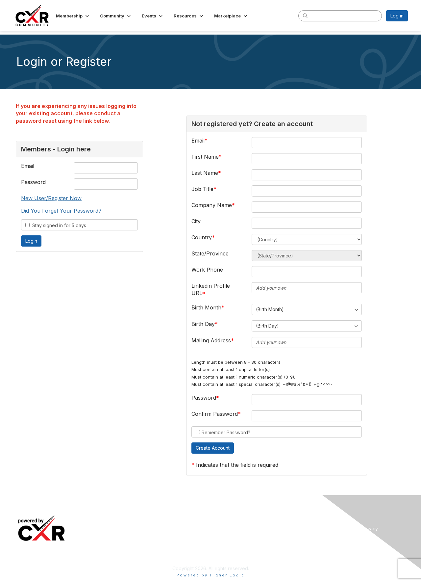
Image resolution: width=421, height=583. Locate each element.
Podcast (126, 538)
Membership (323, 518)
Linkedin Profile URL (210, 289)
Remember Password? (226, 432)
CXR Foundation (230, 548)
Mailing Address (211, 340)
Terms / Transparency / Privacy (344, 528)
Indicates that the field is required (237, 465)
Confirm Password (214, 414)
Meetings (127, 518)
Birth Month (206, 307)
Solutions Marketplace (237, 538)
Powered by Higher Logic (211, 575)
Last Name (204, 173)
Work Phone (207, 269)
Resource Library (231, 518)
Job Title (202, 189)
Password (33, 182)
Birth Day (203, 324)
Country (201, 237)
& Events (147, 518)
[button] (73, 16)
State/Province (210, 253)
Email (27, 166)
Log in (397, 15)
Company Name (211, 205)
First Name (205, 156)
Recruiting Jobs (230, 528)
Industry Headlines (137, 528)
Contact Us (321, 538)
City (196, 221)
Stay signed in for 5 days (58, 225)
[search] (305, 15)
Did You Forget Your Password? (61, 210)
